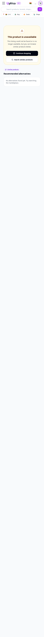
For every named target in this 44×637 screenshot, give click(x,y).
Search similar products (23, 60)
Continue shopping (23, 53)
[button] (3, 3)
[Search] (40, 9)
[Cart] (40, 3)
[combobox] (19, 9)
